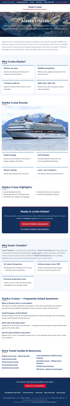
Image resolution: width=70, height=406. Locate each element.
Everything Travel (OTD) (13, 392)
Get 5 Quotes (61, 392)
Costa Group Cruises (9, 359)
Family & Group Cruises (10, 368)
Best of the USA (49, 2)
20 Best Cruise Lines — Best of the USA (15, 356)
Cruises (32, 2)
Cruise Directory (28, 392)
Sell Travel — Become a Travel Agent (49, 369)
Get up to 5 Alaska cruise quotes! (35, 224)
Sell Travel (39, 2)
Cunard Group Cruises (10, 365)
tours (40, 253)
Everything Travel (22, 2)
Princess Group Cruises (10, 362)
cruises (34, 253)
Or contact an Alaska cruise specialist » (35, 229)
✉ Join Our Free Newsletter (35, 386)
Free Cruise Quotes (62, 2)
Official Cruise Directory (45, 366)
